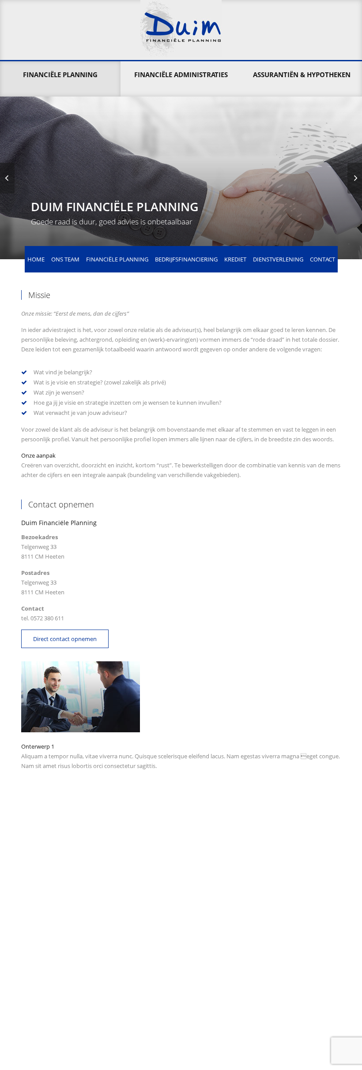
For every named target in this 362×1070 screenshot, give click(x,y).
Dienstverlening (278, 259)
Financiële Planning (117, 259)
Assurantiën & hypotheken (302, 74)
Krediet (235, 259)
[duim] (181, 30)
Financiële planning (60, 74)
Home (36, 259)
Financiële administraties (181, 74)
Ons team (65, 259)
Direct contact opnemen (65, 639)
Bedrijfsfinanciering (186, 259)
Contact (322, 259)
